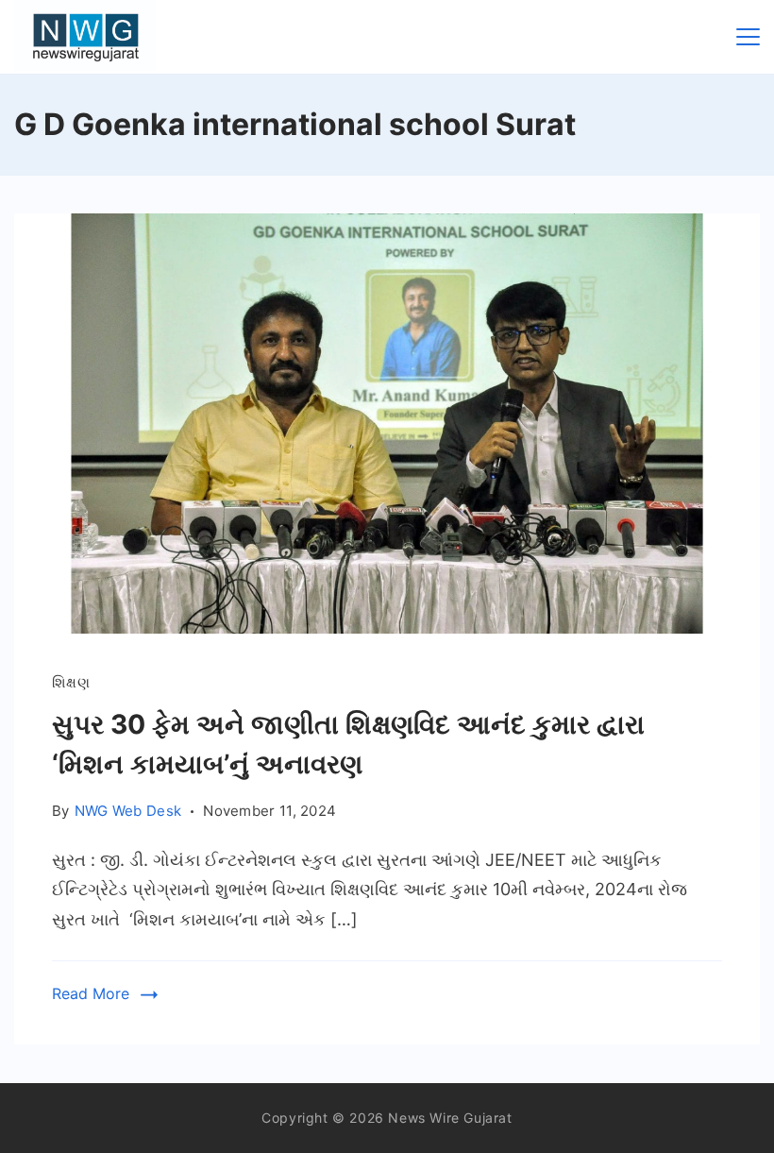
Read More (90, 993)
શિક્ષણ (71, 682)
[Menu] (748, 37)
